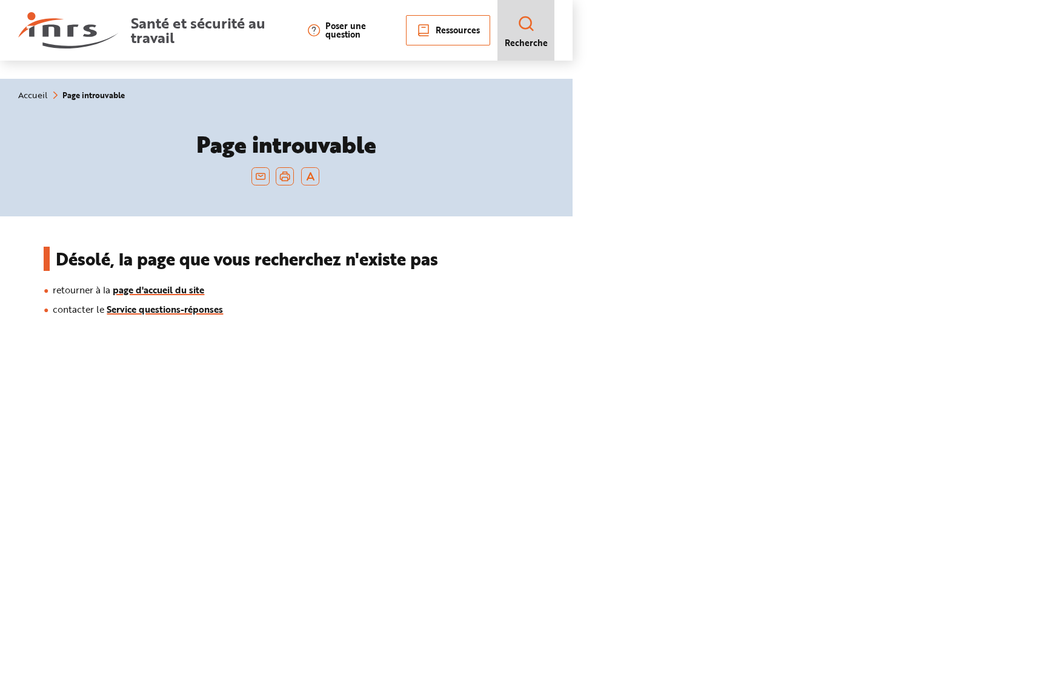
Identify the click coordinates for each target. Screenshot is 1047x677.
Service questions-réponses (165, 309)
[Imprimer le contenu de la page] (285, 176)
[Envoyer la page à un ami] (260, 176)
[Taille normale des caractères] (310, 176)
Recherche (526, 42)
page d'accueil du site (158, 289)
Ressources (458, 30)
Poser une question (345, 30)
